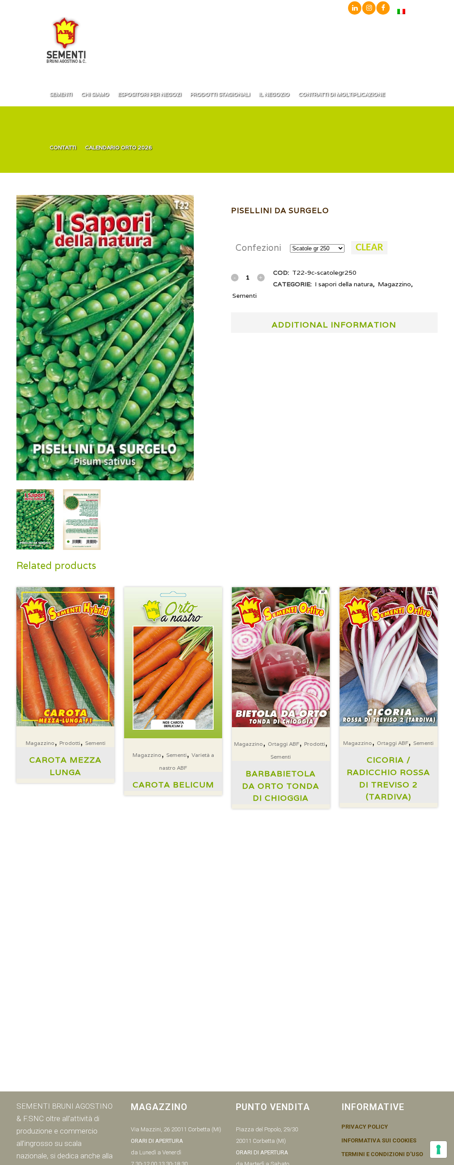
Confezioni (258, 247)
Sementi (244, 296)
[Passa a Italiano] (401, 11)
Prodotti (69, 743)
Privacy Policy (364, 1127)
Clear (369, 247)
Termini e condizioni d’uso (382, 1154)
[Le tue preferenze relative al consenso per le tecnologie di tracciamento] (438, 1149)
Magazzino (394, 284)
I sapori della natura (344, 284)
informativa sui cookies (378, 1141)
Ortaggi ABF (283, 743)
